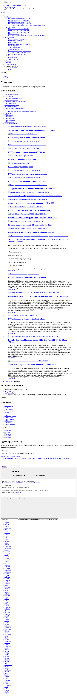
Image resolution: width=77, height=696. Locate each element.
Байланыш (8, 61)
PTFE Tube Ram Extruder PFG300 (18, 30)
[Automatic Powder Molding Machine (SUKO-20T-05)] (28, 361)
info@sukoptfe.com (10, 7)
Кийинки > (8, 381)
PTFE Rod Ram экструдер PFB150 (19, 22)
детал (13, 270)
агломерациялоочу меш (15, 49)
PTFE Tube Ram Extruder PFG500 (18, 32)
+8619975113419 (10, 391)
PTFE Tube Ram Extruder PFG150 (18, 29)
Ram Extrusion (12, 42)
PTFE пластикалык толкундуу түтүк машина (27, 145)
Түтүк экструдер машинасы (13, 98)
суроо (10, 270)
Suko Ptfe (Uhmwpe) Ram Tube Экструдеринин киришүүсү (27, 35)
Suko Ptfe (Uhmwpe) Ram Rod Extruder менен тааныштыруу (27, 25)
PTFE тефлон (15, 458)
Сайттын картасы (15, 456)
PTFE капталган (10, 115)
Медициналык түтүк (11, 123)
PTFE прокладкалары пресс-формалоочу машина (28, 181)
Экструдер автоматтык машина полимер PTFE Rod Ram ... (32, 189)
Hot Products (5, 456)
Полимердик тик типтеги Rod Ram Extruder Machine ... (30, 225)
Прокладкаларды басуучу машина (19, 44)
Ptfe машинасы (9, 37)
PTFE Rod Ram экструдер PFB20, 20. (20, 24)
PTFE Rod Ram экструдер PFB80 (18, 20)
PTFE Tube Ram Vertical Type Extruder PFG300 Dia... (29, 210)
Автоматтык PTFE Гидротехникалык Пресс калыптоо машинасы (35, 196)
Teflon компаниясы (52, 458)
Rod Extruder (9, 17)
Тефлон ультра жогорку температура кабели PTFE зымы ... (32, 130)
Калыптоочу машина (15, 40)
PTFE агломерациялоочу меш (20, 167)
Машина (7, 77)
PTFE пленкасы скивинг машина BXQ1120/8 (26, 152)
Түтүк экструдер (10, 27)
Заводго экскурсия (14, 59)
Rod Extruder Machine (11, 100)
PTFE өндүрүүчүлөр (27, 458)
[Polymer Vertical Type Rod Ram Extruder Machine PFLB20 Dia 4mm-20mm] (33, 292)
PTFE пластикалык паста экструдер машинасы (27, 174)
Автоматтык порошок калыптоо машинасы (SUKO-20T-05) (32, 203)
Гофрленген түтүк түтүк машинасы (19, 51)
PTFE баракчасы (10, 120)
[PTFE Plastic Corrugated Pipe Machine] (23, 274)
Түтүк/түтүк (8, 113)
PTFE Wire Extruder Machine (17, 54)
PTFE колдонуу (6, 458)
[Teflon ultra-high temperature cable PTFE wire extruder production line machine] (38, 236)
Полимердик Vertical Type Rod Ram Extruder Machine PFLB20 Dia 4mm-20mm (40, 296)
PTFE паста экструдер (15, 34)
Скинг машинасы (14, 46)
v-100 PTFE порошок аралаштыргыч (23, 159)
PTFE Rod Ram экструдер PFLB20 (19, 18)
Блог (9, 69)
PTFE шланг (8, 117)
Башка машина (9, 110)
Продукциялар (9, 409)
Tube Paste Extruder (14, 47)
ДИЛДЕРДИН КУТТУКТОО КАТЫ (16, 5)
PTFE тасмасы (9, 122)
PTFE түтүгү (9, 417)
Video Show (8, 62)
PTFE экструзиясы (10, 416)
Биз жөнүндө (12, 57)
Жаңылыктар (12, 68)
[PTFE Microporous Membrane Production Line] (22, 315)
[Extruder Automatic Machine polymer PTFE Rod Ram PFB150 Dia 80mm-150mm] (34, 336)
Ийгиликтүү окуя (10, 64)
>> (12, 381)
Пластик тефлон (39, 458)
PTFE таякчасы (9, 118)
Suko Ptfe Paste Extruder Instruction (19, 52)
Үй (5, 15)
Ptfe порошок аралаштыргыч (17, 39)
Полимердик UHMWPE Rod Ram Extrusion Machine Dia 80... (33, 232)
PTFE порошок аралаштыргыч (14, 108)
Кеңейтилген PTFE (64, 458)
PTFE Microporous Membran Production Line (22, 111)
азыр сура (4, 450)
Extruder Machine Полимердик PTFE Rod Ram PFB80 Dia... (32, 218)
